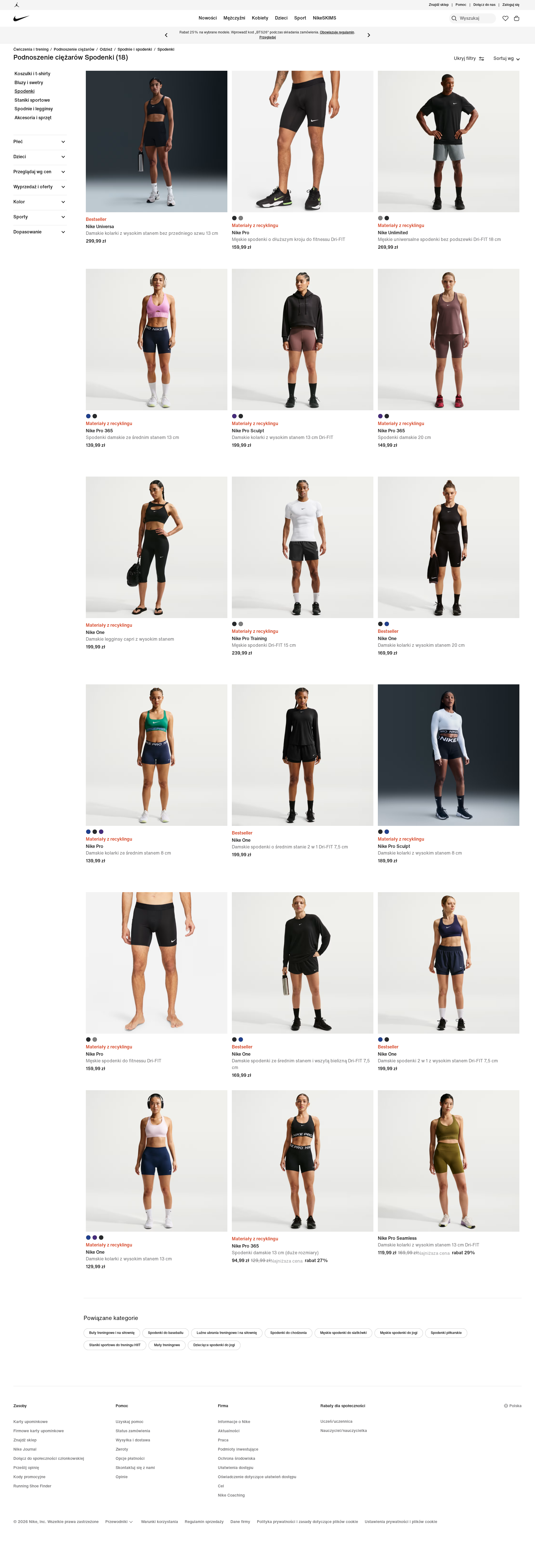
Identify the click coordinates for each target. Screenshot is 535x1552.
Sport (300, 18)
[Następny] (368, 35)
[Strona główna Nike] (21, 18)
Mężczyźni (234, 18)
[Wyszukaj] (454, 18)
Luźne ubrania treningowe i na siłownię (227, 1333)
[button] (40, 141)
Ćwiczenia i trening (30, 50)
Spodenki (165, 50)
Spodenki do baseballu (165, 1333)
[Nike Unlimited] (448, 141)
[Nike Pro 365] (156, 339)
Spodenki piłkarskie (446, 1333)
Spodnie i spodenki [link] (135, 50)
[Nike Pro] (302, 141)
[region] (36, 158)
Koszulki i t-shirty (32, 73)
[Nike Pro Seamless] (448, 1161)
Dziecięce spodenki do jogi (214, 1345)
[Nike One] (156, 547)
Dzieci (281, 18)
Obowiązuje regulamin (337, 32)
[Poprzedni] (166, 35)
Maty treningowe (167, 1345)
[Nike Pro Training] (302, 547)
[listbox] (507, 58)
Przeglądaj (267, 37)
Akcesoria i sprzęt (33, 117)
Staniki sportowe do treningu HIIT (115, 1345)
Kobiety (260, 18)
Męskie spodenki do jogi (398, 1333)
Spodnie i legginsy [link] (33, 108)
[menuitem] (468, 5)
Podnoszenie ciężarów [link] (74, 50)
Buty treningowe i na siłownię (112, 1333)
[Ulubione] (505, 18)
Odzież (106, 50)
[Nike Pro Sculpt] (302, 339)
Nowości (208, 18)
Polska (515, 1406)
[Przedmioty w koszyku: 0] (517, 18)
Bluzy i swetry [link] (28, 82)
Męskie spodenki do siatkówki (343, 1333)
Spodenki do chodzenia (288, 1333)
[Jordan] (16, 5)
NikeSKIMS (324, 18)
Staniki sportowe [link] (32, 100)
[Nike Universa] (156, 141)
